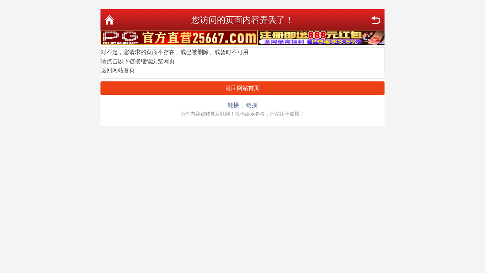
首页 (109, 20)
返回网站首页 (118, 70)
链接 (233, 105)
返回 (375, 20)
